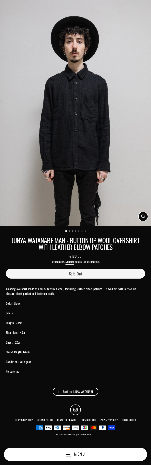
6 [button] (82, 231)
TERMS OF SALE (89, 420)
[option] (75, 113)
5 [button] (79, 231)
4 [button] (76, 231)
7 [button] (86, 231)
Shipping (69, 262)
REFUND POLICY (45, 420)
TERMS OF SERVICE (67, 420)
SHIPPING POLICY (24, 420)
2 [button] (70, 231)
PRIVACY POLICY (109, 420)
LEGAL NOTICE (129, 420)
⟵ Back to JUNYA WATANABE (75, 391)
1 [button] (66, 231)
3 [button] (73, 231)
